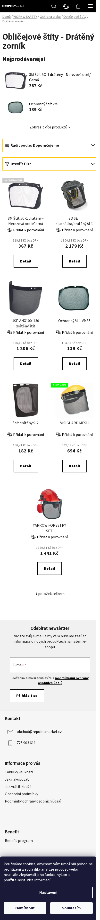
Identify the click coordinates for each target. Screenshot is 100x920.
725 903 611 (26, 743)
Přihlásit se (26, 695)
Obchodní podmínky (21, 794)
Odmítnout (25, 908)
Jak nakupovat (17, 779)
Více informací (38, 880)
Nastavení (48, 892)
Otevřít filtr (20, 164)
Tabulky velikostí (19, 772)
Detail (25, 261)
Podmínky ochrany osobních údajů (33, 801)
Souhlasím (71, 908)
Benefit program (19, 840)
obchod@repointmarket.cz (39, 731)
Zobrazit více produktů (48, 127)
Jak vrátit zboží (18, 786)
